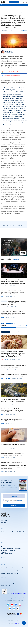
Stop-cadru (16, 573)
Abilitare (3, 567)
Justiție (3, 531)
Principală (3, 13)
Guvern (5, 331)
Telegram (8, 604)
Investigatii (4, 577)
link (4, 249)
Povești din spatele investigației (8, 583)
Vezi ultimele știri (22, 325)
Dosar (7, 581)
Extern (20, 531)
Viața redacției (10, 548)
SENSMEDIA (16, 623)
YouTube (12, 604)
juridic (2, 553)
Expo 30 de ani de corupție (12, 570)
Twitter (14, 608)
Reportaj (8, 573)
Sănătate (10, 546)
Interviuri (3, 570)
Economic (7, 359)
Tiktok (18, 608)
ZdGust (3, 557)
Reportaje (8, 567)
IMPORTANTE (9, 13)
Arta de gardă (4, 550)
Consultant (3, 552)
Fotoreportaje (20, 567)
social (10, 553)
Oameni (13, 567)
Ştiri (2, 528)
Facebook (16, 604)
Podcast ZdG (16, 546)
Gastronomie (18, 548)
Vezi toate (15, 259)
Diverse (25, 531)
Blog (2, 542)
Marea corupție (13, 581)
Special (3, 564)
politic (6, 553)
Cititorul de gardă (13, 550)
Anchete (3, 573)
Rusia (14, 331)
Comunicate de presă (6, 378)
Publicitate (3, 522)
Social (2, 317)
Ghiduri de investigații (6, 585)
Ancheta (3, 581)
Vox (12, 573)
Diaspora (23, 546)
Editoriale (3, 548)
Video (2, 536)
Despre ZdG (4, 520)
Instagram (19, 604)
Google (10, 608)
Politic (3, 296)
